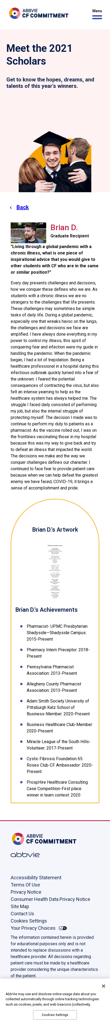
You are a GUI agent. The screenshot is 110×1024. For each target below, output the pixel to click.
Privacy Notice (26, 892)
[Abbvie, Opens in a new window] (28, 854)
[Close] (103, 986)
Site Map (20, 906)
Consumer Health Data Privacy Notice (50, 899)
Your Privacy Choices (33, 928)
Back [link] (23, 207)
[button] (96, 14)
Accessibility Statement (36, 877)
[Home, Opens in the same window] (28, 839)
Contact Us (22, 913)
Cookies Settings (29, 921)
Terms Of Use (25, 885)
